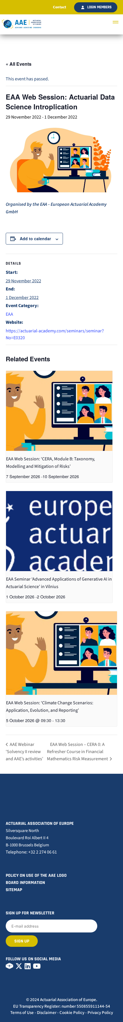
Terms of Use (22, 1013)
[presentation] (59, 411)
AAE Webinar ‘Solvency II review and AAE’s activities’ (24, 751)
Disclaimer (46, 1013)
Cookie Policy (71, 1013)
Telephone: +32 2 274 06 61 (31, 852)
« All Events (18, 64)
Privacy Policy (100, 1013)
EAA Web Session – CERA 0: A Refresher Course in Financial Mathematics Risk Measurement (78, 751)
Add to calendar (35, 238)
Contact (59, 7)
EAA (9, 314)
